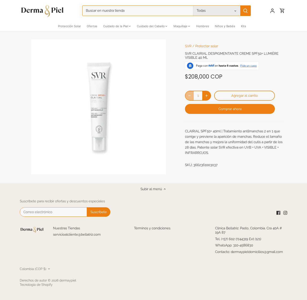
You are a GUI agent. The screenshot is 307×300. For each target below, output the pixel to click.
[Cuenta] (272, 11)
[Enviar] (245, 11)
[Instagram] (285, 212)
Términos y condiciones (152, 228)
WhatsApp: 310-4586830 (234, 245)
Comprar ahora (230, 109)
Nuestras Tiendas (66, 228)
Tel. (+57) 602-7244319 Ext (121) (238, 239)
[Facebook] (278, 212)
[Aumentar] (206, 95)
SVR (188, 46)
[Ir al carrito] (282, 11)
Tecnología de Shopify (36, 284)
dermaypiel (67, 280)
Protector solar (206, 46)
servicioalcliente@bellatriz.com (77, 234)
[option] (98, 106)
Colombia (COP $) (33, 269)
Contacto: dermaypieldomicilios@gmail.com (249, 252)
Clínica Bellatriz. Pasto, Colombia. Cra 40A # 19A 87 (248, 230)
